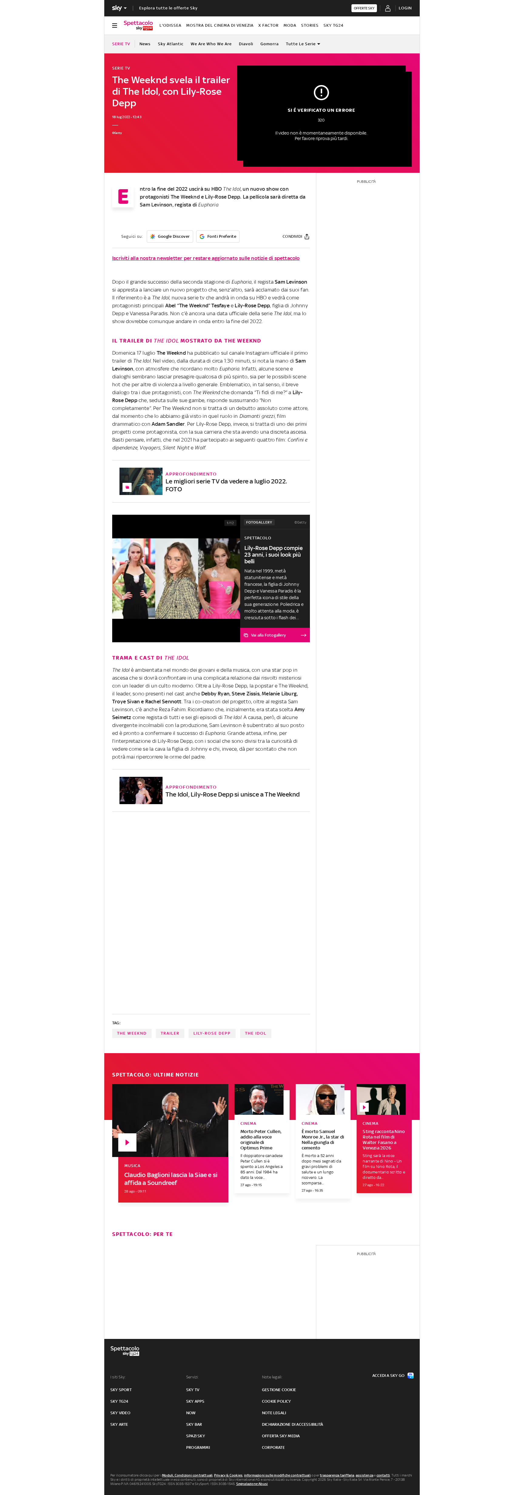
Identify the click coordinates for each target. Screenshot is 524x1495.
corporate (273, 1447)
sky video (120, 1413)
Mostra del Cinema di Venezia (220, 25)
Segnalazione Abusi (252, 1484)
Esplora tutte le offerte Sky (168, 8)
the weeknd (132, 1033)
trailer (170, 1033)
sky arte (119, 1424)
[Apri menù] (114, 25)
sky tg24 (119, 1401)
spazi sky (195, 1436)
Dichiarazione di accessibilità (292, 1424)
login (405, 8)
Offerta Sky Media (281, 1436)
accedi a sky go (388, 1375)
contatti (383, 1475)
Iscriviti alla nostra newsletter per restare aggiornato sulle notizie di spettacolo (206, 258)
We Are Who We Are (211, 44)
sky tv (192, 1389)
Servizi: (192, 1377)
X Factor (268, 25)
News (145, 44)
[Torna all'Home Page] (138, 25)
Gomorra (269, 44)
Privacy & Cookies (228, 1475)
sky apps (195, 1401)
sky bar (194, 1424)
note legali (274, 1413)
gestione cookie (279, 1389)
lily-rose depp (212, 1033)
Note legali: (272, 1377)
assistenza (364, 1475)
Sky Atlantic (170, 44)
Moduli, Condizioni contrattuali (187, 1475)
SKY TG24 (334, 25)
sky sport (121, 1389)
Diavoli (246, 44)
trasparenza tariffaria (337, 1475)
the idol (256, 1033)
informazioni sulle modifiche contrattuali (277, 1475)
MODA (290, 25)
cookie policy (276, 1401)
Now (191, 1413)
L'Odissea (170, 25)
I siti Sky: (118, 1377)
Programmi (198, 1447)
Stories (310, 25)
